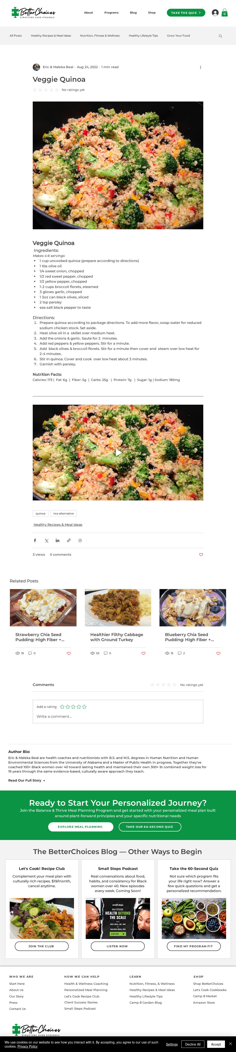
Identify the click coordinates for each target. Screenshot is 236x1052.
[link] (224, 13)
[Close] (230, 1044)
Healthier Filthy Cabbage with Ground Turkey (116, 637)
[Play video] (118, 452)
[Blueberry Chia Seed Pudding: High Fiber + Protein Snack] (192, 607)
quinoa (40, 513)
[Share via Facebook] (35, 540)
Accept (216, 1044)
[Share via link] (69, 540)
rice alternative (63, 513)
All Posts (16, 35)
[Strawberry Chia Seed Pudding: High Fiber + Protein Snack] (43, 607)
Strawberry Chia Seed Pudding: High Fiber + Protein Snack (38, 637)
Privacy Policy (28, 1046)
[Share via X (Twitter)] (46, 540)
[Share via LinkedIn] (57, 540)
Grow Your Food (178, 35)
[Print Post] (80, 540)
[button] (220, 36)
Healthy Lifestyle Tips (143, 35)
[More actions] (200, 67)
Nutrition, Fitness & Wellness (100, 35)
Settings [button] (172, 1044)
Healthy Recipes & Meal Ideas (51, 35)
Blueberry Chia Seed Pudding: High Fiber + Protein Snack (188, 637)
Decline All (193, 1044)
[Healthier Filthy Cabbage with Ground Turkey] (118, 607)
